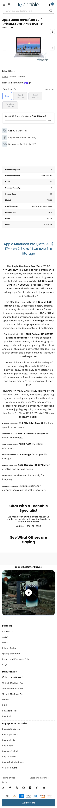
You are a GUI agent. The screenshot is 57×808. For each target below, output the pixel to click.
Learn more (48, 89)
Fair (7, 96)
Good (20, 96)
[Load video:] (28, 592)
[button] (4, 4)
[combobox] (28, 11)
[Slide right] (52, 48)
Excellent (10, 105)
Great (35, 96)
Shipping (5, 76)
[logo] (28, 5)
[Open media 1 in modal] (28, 48)
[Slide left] (4, 48)
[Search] (51, 11)
